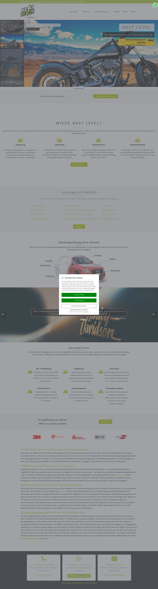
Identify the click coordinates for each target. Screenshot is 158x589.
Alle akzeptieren (79, 295)
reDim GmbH (86, 311)
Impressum (85, 309)
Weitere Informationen (75, 309)
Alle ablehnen (79, 300)
